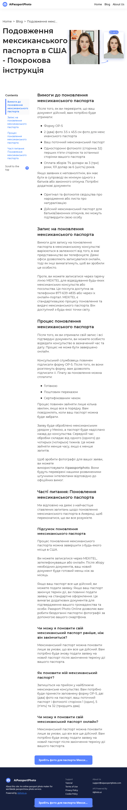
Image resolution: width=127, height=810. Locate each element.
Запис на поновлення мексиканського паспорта (17, 122)
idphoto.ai (21, 793)
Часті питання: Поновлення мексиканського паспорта (17, 153)
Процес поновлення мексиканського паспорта (17, 137)
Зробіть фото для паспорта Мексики (64, 803)
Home (7, 21)
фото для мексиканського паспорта (74, 134)
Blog (19, 21)
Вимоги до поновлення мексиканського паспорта (17, 106)
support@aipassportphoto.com (107, 783)
